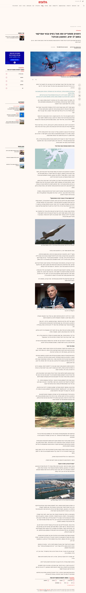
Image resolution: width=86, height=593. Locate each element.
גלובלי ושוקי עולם (73, 26)
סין (71, 583)
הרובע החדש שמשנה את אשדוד (12, 157)
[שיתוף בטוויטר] (79, 85)
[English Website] (84, 5)
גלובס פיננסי (74, 5)
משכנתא (17, 113)
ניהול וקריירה (37, 5)
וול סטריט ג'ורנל (15, 5)
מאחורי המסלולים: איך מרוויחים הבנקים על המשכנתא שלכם (13, 115)
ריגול (65, 583)
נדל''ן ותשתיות (55, 5)
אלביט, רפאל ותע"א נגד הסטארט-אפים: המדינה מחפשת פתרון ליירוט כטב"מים (54, 96)
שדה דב (17, 106)
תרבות (20, 5)
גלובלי (42, 5)
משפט (50, 5)
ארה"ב (53, 580)
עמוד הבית (79, 26)
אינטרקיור (17, 120)
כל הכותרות (69, 5)
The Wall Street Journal (62, 47)
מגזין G (24, 5)
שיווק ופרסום (29, 5)
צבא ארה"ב (78, 30)
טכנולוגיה (46, 5)
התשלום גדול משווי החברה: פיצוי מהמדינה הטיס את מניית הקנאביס (12, 122)
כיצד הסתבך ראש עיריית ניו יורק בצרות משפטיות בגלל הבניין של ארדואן (56, 95)
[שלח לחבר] (79, 99)
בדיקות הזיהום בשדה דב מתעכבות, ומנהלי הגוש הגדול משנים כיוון (13, 109)
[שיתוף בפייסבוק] (79, 92)
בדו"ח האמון (42, 589)
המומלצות (57, 583)
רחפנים (61, 580)
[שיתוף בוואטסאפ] (79, 88)
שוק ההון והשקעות (62, 5)
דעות (33, 5)
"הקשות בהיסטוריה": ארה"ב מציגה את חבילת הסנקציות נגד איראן (12, 37)
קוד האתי (48, 589)
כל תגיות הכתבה (71, 585)
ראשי (78, 5)
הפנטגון (45, 580)
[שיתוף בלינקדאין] (79, 95)
